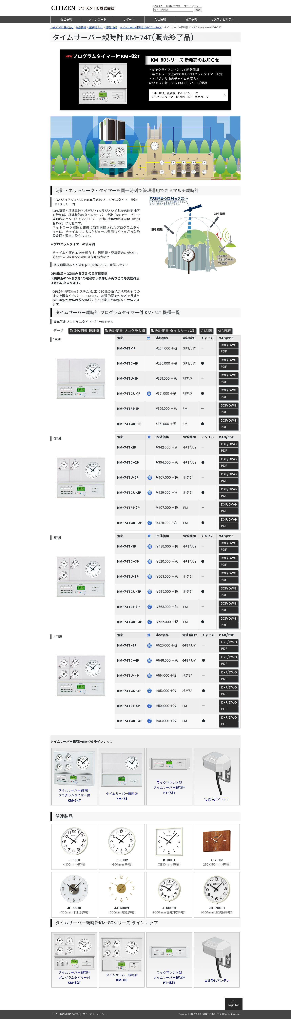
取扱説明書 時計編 (84, 330)
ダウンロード (98, 19)
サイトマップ (191, 6)
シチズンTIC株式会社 (61, 27)
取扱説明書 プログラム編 (125, 330)
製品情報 (66, 19)
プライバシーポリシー (95, 1014)
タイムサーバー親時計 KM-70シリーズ (141, 27)
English (157, 6)
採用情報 (191, 19)
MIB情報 (224, 330)
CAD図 (206, 330)
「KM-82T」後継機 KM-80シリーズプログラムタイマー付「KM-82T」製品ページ (180, 95)
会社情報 (160, 19)
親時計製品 (111, 27)
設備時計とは (95, 27)
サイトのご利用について (65, 1014)
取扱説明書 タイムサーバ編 (173, 330)
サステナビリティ (222, 19)
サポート (129, 19)
